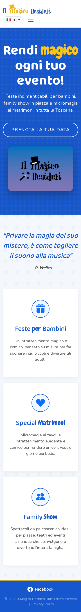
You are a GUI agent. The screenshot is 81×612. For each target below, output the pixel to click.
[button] (13, 19)
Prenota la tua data (40, 130)
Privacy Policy (43, 604)
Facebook (44, 589)
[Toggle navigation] (31, 19)
